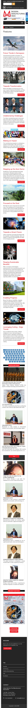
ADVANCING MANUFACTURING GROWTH (13, 559)
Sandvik (5, 666)
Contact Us (9, 1)
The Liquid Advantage (7, 404)
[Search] (13, 4)
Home (6, 27)
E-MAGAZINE (14, 628)
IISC (4, 673)
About (4, 1)
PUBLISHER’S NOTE (7, 425)
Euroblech (5, 676)
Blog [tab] (14, 456)
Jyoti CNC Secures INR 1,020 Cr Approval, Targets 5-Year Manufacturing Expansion (13, 447)
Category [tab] (14, 458)
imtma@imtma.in (21, 698)
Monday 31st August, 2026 (18, 1)
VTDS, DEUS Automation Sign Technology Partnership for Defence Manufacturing (11, 382)
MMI (18, 706)
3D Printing (5, 668)
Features (11, 27)
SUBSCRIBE (14, 631)
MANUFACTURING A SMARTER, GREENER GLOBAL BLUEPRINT (13, 580)
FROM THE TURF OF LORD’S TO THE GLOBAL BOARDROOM (12, 476)
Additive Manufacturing (8, 671)
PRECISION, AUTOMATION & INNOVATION (13, 518)
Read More (21, 68)
